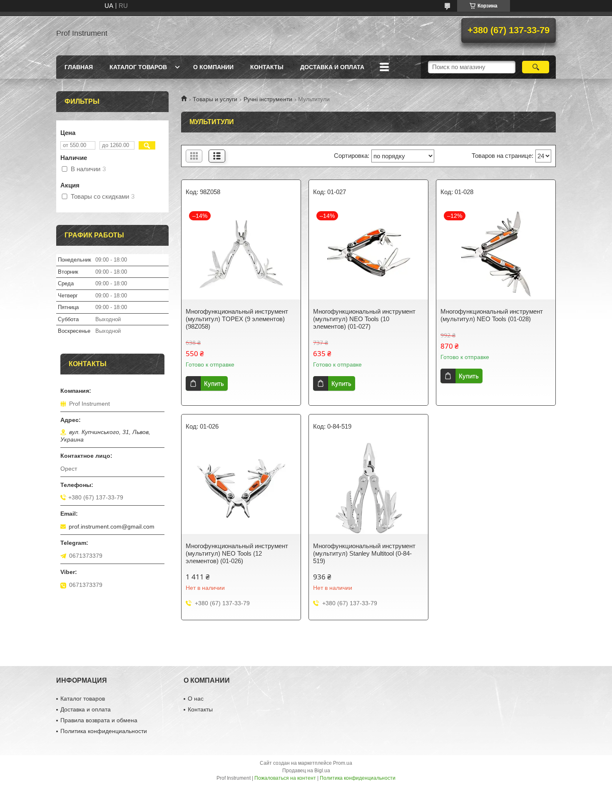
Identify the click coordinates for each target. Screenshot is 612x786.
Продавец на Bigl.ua (306, 771)
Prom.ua (342, 763)
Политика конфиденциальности (103, 731)
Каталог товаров (138, 67)
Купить (214, 383)
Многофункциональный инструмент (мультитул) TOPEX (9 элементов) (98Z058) (237, 319)
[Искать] (535, 67)
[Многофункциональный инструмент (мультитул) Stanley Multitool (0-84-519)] (368, 488)
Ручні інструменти (268, 99)
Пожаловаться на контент (285, 778)
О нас (196, 698)
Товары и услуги (215, 99)
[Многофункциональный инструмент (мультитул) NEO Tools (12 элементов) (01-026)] (241, 488)
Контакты (267, 67)
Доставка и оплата (332, 67)
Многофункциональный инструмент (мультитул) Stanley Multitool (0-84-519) (364, 553)
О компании (213, 67)
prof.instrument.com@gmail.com (111, 526)
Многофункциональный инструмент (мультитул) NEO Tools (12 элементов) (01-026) (237, 553)
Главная (79, 67)
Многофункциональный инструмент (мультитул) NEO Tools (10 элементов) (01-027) (364, 319)
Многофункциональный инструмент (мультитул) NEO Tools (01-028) (491, 315)
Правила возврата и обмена (98, 720)
